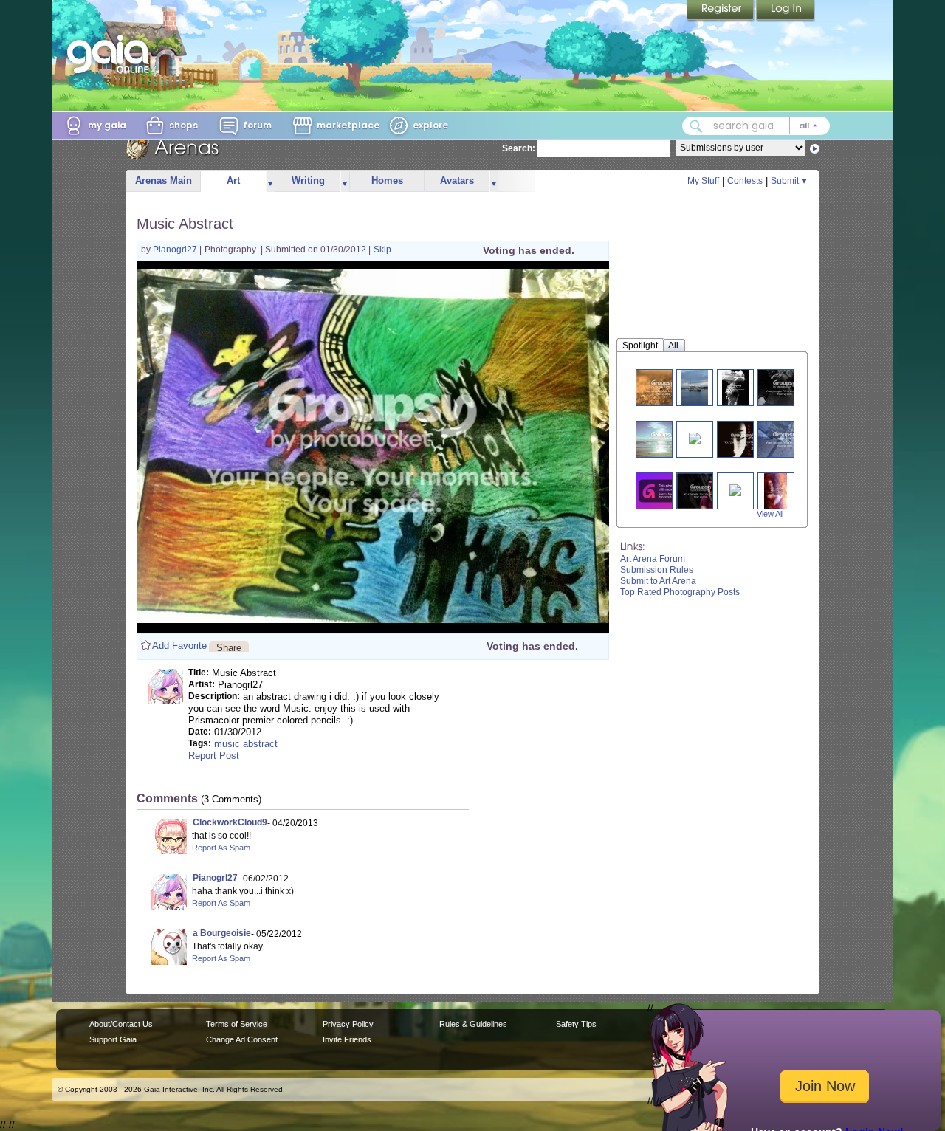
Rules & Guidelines (473, 1024)
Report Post (213, 755)
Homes (387, 180)
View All (770, 513)
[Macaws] (735, 489)
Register (721, 11)
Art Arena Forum (652, 559)
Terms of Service (236, 1024)
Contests (745, 181)
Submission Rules (656, 570)
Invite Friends (347, 1039)
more (270, 181)
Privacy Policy (348, 1024)
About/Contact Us (121, 1024)
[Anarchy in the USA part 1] (776, 490)
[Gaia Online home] (111, 54)
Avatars (457, 180)
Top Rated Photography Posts (680, 592)
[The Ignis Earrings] (695, 437)
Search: (518, 148)
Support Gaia (113, 1039)
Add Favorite (179, 645)
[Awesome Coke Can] (784, 387)
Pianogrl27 (176, 249)
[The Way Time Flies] (784, 438)
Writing (308, 180)
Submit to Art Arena (658, 581)
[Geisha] (741, 438)
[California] (663, 438)
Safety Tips (576, 1024)
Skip (382, 249)
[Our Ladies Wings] (663, 387)
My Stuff (703, 181)
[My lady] (735, 387)
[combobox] (756, 126)
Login (785, 11)
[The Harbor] (694, 387)
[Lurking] (700, 490)
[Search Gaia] (696, 126)
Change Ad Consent (242, 1039)
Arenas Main (163, 180)
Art (233, 180)
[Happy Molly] (663, 490)
